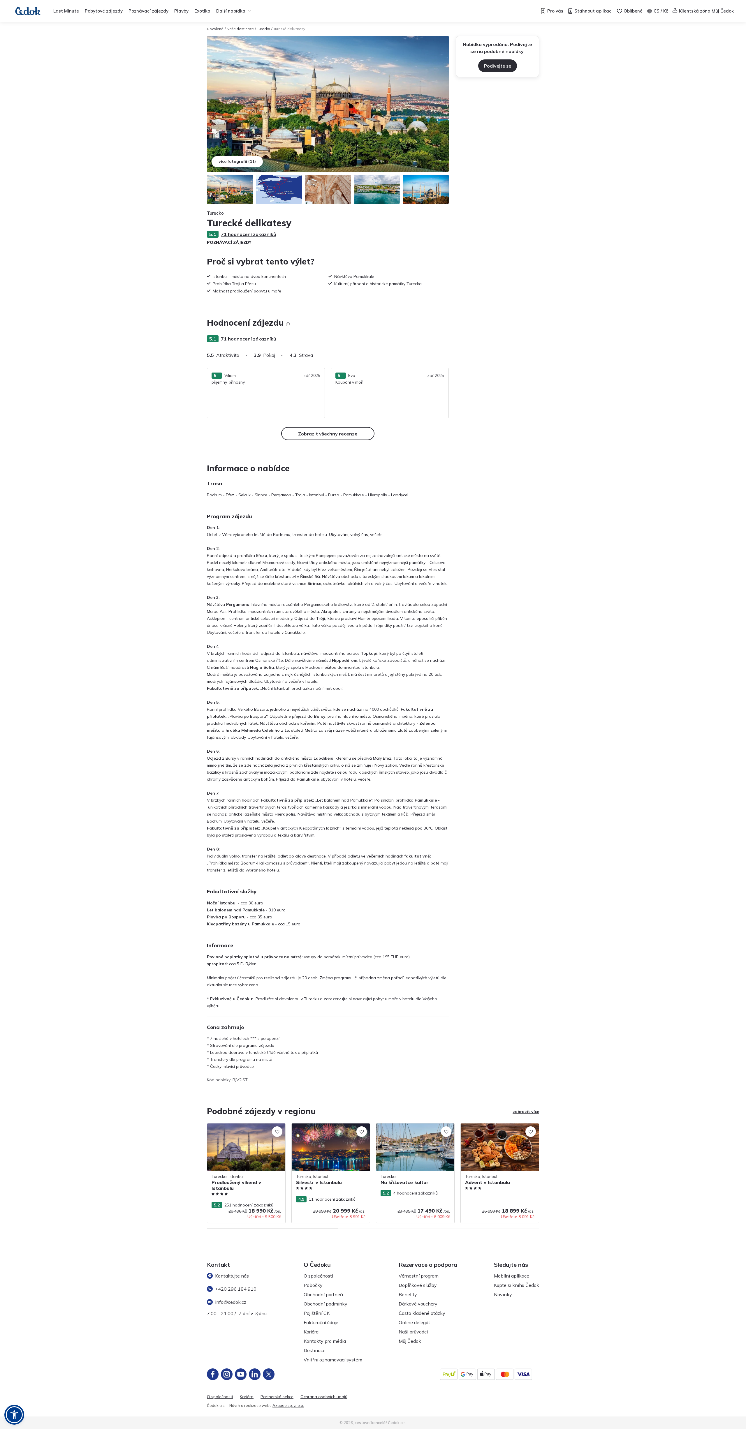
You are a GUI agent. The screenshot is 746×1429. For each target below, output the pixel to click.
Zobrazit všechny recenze (328, 434)
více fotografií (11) (237, 161)
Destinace (315, 1350)
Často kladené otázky (422, 1313)
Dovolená (215, 29)
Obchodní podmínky (325, 1304)
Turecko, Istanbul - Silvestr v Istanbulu (327, 1126)
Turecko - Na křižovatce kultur (404, 1126)
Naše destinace (240, 29)
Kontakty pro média (325, 1341)
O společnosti (318, 1276)
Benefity (408, 1294)
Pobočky (313, 1285)
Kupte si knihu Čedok (516, 1285)
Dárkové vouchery (418, 1304)
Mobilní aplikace (511, 1276)
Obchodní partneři (323, 1294)
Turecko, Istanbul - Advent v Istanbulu (496, 1126)
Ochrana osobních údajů (323, 1396)
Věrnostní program (419, 1276)
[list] (288, 324)
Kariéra (311, 1332)
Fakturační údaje (321, 1322)
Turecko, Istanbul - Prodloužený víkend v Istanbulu (245, 1129)
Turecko (263, 29)
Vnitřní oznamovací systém (333, 1360)
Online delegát (414, 1322)
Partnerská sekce (277, 1396)
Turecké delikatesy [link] (289, 29)
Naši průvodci (413, 1332)
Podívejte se (497, 66)
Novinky (503, 1294)
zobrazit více (526, 1111)
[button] (14, 1414)
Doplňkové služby (418, 1285)
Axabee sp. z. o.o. (288, 1405)
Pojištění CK (317, 1313)
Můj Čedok (410, 1341)
